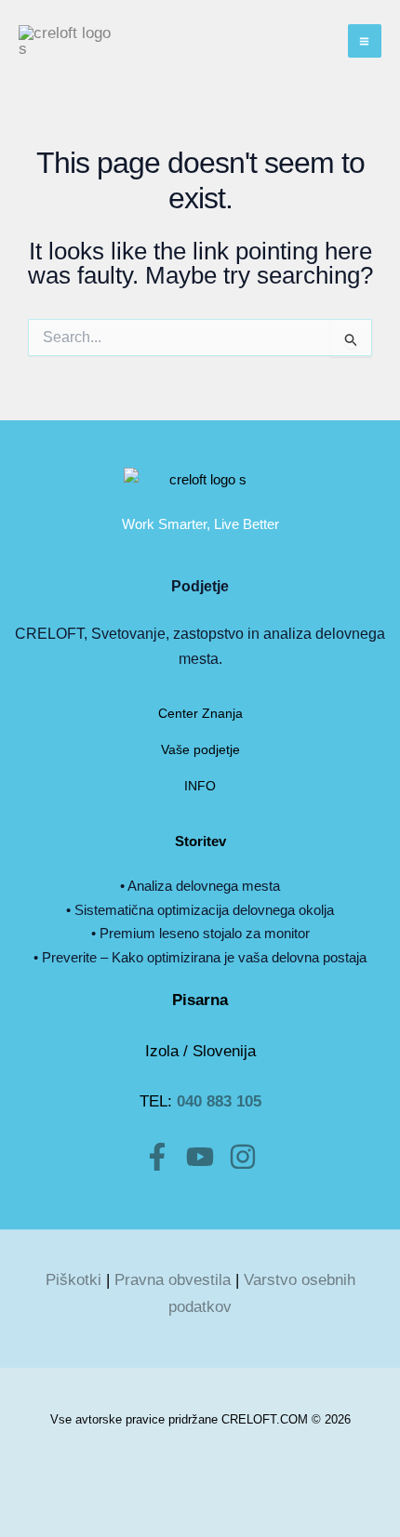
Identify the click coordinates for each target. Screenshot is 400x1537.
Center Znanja (200, 713)
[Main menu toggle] (365, 41)
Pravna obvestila (172, 1280)
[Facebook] (157, 1156)
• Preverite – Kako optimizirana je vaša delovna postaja (200, 957)
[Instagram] (243, 1156)
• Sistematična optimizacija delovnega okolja (200, 910)
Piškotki (73, 1280)
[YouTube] (200, 1156)
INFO (200, 785)
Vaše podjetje (200, 749)
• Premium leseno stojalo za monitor (200, 933)
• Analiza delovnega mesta (200, 886)
